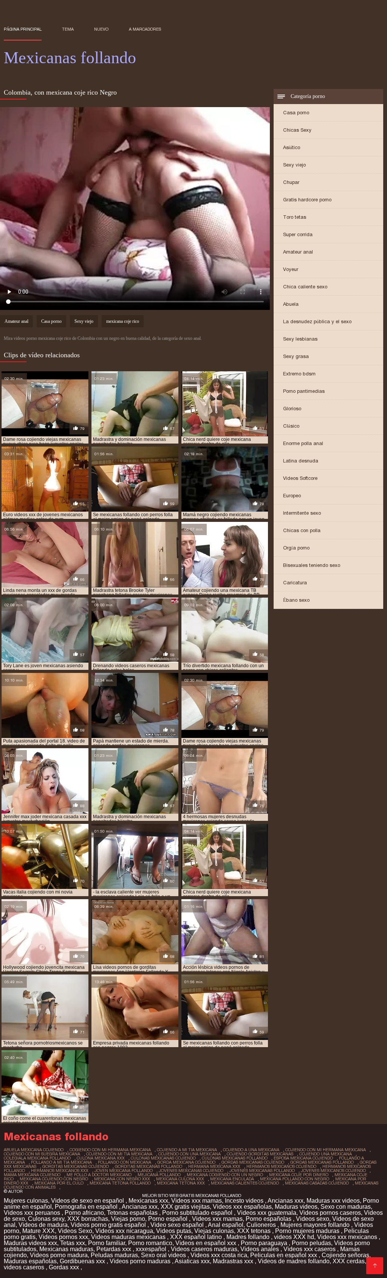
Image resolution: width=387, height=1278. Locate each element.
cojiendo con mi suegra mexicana (42, 1154)
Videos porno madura (59, 1255)
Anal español (225, 1225)
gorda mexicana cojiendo (186, 1162)
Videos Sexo (75, 1231)
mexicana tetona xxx (181, 1183)
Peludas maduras (114, 1255)
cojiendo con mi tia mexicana (119, 1154)
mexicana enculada (232, 1179)
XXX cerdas (349, 1261)
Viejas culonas (214, 1231)
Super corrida (298, 234)
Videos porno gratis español (109, 1225)
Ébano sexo (296, 600)
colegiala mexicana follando (37, 1158)
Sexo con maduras (345, 1206)
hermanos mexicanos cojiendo (281, 1166)
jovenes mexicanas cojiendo (191, 1170)
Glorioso (292, 408)
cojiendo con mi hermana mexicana (325, 1149)
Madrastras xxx (234, 1261)
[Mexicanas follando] (374, 1265)
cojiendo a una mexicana (251, 1149)
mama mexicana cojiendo (32, 1174)
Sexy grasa (296, 356)
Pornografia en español (87, 1206)
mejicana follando (159, 1174)
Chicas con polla (301, 530)
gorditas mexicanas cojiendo (75, 1166)
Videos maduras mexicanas (129, 1237)
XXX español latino (196, 1237)
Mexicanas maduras (66, 1249)
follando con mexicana (124, 1162)
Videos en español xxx (206, 1243)
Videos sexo (312, 1219)
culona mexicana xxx (101, 1158)
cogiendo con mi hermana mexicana (110, 1149)
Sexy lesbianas (300, 339)
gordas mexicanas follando (322, 1162)
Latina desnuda (300, 461)
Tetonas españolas (133, 1213)
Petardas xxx (114, 1249)
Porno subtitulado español (198, 1213)
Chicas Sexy (297, 130)
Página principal (23, 29)
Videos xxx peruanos (33, 1213)
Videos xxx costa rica (218, 1255)
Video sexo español (177, 1225)
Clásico (291, 426)
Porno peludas (311, 1243)
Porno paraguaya (265, 1243)
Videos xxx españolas (242, 1206)
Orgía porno (296, 548)
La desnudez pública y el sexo (317, 321)
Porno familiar (106, 1243)
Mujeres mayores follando (315, 1225)
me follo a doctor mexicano (99, 1174)
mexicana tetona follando (120, 1183)
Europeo (292, 495)
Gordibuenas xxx (83, 1261)
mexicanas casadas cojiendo (317, 1183)
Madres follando (248, 1237)
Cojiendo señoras (345, 1255)
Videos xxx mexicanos (348, 1237)
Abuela (291, 304)
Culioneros (261, 1225)
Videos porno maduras (141, 1261)
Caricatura (295, 582)
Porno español (168, 1219)
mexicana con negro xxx (122, 1179)
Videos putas (173, 1231)
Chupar (291, 182)
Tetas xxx (72, 1243)
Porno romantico (150, 1243)
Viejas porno (128, 1219)
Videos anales (260, 1249)
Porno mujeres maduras (308, 1231)
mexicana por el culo (59, 1183)
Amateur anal (298, 252)
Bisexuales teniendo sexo (311, 565)
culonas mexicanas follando (235, 1158)
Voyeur (290, 269)
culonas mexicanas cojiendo (163, 1158)
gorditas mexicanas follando (148, 1166)
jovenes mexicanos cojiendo (333, 1170)
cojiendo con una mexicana (189, 1154)
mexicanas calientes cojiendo (245, 1183)
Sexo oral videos (164, 1255)
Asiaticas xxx (192, 1261)
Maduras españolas (30, 1261)
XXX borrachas (87, 1219)
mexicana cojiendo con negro (54, 1179)
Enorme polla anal (303, 443)
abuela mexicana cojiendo (33, 1149)
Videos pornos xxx (63, 1237)
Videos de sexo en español (88, 1200)
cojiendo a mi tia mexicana (187, 1149)
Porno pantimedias (304, 391)
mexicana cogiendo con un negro (225, 1174)
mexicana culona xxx (180, 1179)
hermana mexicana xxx (214, 1166)
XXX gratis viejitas (185, 1206)
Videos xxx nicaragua (124, 1231)
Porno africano (84, 1213)
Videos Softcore (300, 478)
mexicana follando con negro (294, 1179)
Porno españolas (269, 1219)
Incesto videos (245, 1200)
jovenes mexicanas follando (262, 1170)
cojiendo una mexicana (325, 1154)
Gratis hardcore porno (307, 199)
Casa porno (296, 112)
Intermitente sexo (302, 513)
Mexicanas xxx (148, 1200)
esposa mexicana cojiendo (303, 1158)
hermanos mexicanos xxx (59, 1170)
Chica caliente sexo (305, 287)
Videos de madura (43, 1225)
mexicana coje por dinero (298, 1174)
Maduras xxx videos (333, 1200)
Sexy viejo (294, 165)
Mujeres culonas (26, 1200)
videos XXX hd (294, 1237)
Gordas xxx (64, 1267)
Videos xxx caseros (310, 1249)
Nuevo (101, 29)
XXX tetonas (254, 1231)
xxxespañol (152, 1249)
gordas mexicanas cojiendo (252, 1162)
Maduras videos (296, 1206)
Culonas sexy (46, 1219)
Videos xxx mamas (196, 1200)
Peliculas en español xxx (284, 1255)
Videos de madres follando (294, 1261)
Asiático (291, 147)
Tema (68, 29)
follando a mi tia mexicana (61, 1162)
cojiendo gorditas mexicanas (260, 1154)
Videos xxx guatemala (266, 1213)
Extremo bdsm (299, 374)
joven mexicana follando (123, 1170)
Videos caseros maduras (204, 1249)
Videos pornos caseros (330, 1213)
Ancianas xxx (285, 1200)
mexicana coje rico (122, 321)
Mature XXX (38, 1231)
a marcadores (145, 29)
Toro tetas (294, 217)
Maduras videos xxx (30, 1243)
